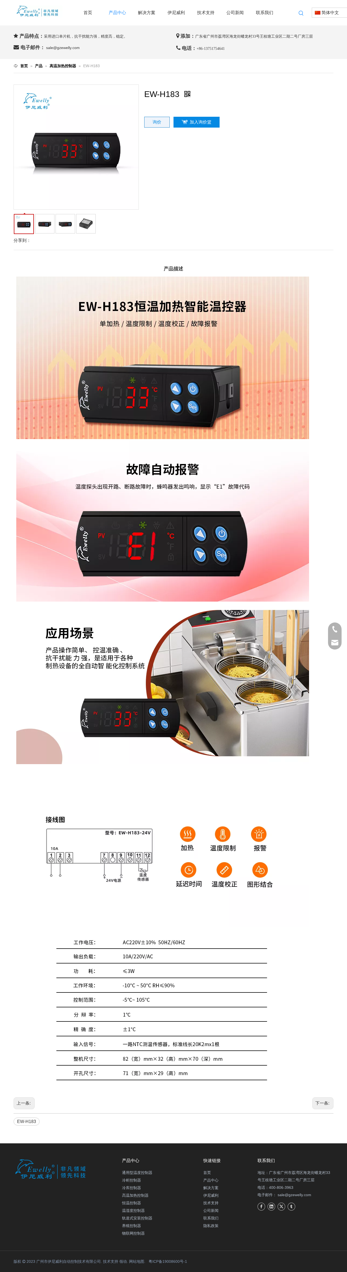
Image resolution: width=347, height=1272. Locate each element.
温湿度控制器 (133, 1210)
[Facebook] (261, 1207)
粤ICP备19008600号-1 (168, 1261)
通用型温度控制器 (137, 1172)
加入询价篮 (200, 122)
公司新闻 (211, 1210)
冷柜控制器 (131, 1180)
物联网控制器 (133, 1233)
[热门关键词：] (301, 13)
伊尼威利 (211, 1195)
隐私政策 (211, 1226)
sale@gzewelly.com (294, 1195)
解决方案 (211, 1188)
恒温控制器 (131, 1203)
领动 (123, 1261)
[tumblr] (291, 1207)
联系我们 (211, 1218)
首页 (207, 1172)
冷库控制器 (131, 1188)
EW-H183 (26, 1121)
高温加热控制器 (135, 1195)
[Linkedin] (271, 1207)
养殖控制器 (131, 1226)
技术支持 (211, 1203)
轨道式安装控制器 (137, 1218)
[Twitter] (281, 1207)
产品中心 (211, 1180)
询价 (157, 122)
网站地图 (136, 1261)
